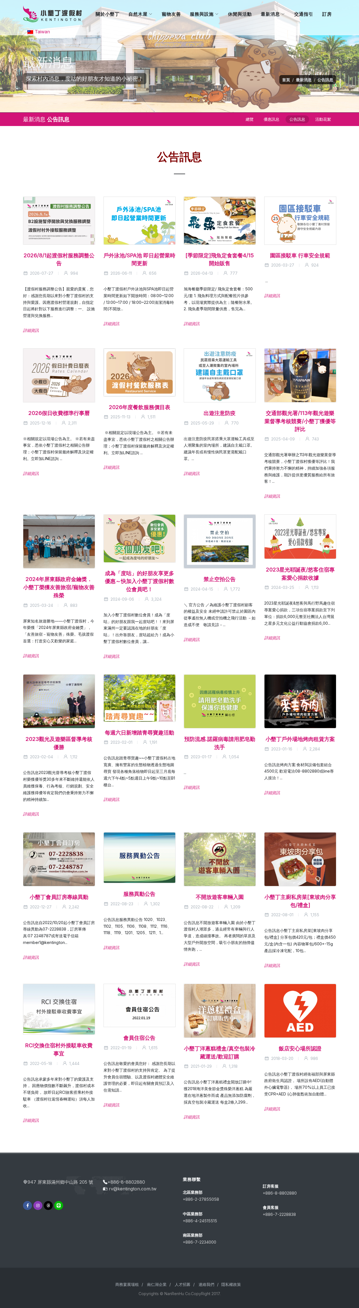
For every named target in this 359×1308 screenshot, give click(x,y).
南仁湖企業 (157, 1284)
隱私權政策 (231, 1284)
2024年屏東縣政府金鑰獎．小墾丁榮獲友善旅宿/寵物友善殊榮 (59, 587)
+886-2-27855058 (201, 1199)
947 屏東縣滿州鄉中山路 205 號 (60, 1182)
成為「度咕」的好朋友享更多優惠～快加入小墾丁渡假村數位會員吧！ (139, 581)
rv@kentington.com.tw (133, 1189)
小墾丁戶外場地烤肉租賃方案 (300, 739)
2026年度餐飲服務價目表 (139, 407)
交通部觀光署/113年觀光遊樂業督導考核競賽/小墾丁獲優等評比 (300, 421)
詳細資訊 (31, 330)
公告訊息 (325, 79)
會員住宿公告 (139, 1037)
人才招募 (182, 1284)
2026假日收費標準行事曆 (59, 413)
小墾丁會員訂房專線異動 (59, 897)
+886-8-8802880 (126, 1182)
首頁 (286, 79)
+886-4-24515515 (200, 1220)
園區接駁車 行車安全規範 (300, 255)
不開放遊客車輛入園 (220, 897)
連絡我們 (206, 1284)
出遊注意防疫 (220, 413)
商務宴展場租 (127, 1284)
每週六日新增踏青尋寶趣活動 (139, 732)
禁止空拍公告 (220, 579)
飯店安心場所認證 (300, 1048)
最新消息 (304, 79)
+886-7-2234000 (199, 1242)
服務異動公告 (139, 893)
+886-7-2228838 (279, 1214)
